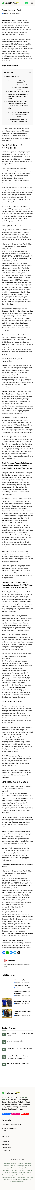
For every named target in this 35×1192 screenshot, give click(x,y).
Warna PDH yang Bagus (22, 1001)
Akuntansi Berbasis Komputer (22, 88)
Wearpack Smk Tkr (22, 85)
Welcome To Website (23, 112)
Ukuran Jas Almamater (15, 1041)
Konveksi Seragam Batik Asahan (13, 1175)
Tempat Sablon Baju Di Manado (18, 1063)
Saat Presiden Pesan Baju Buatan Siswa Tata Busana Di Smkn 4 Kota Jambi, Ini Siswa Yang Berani (19, 95)
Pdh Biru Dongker (19, 980)
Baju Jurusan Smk (13, 76)
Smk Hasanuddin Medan (22, 115)
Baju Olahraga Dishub (21, 985)
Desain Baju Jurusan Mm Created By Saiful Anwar (19, 120)
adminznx (5, 13)
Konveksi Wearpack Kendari (13, 1163)
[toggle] (32, 3)
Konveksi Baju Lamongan (20, 1172)
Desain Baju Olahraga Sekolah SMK (19, 1048)
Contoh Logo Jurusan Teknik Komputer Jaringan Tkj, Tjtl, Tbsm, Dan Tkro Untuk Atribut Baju (18, 104)
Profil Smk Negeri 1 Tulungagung (22, 81)
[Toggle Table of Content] (29, 72)
